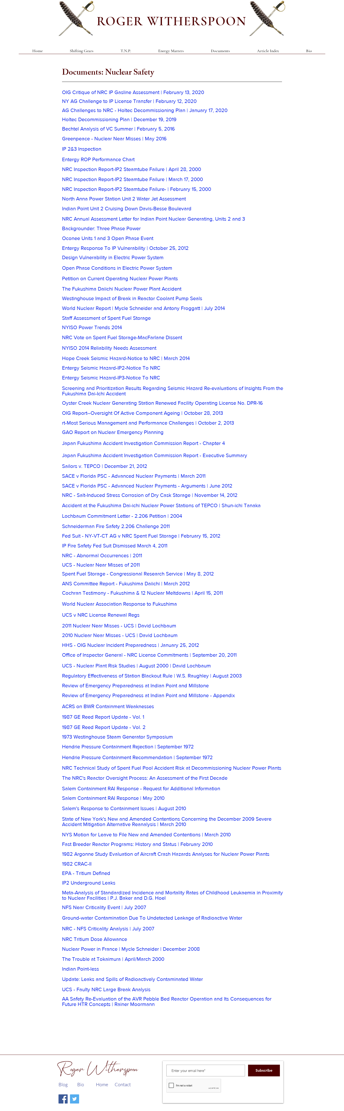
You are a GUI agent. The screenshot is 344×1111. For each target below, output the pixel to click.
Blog (63, 1084)
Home (102, 1084)
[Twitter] (74, 1099)
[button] (220, 52)
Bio (80, 1084)
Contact (123, 1084)
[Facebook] (63, 1099)
